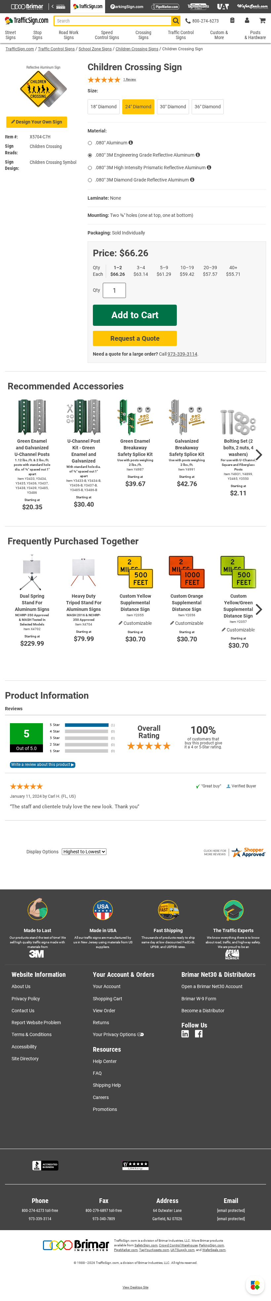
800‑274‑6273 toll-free (40, 1210)
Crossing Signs (143, 35)
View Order (104, 1010)
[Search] (175, 21)
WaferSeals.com (214, 1250)
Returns (101, 1022)
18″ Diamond (104, 106)
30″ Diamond (173, 106)
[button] (255, 1285)
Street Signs (10, 35)
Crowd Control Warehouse (178, 1245)
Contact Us (23, 1010)
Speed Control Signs (107, 35)
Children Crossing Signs (137, 49)
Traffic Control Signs (56, 49)
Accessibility (24, 1046)
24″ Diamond (138, 106)
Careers (101, 1097)
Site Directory (25, 1058)
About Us (21, 986)
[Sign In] (247, 21)
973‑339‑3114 (182, 354)
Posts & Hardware (255, 35)
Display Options (42, 851)
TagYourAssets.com (154, 1250)
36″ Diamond (208, 106)
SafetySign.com (146, 1245)
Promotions (105, 1109)
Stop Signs (37, 35)
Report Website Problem (36, 1022)
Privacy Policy (26, 998)
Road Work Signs (68, 35)
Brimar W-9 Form (198, 998)
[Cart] (262, 21)
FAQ (97, 1073)
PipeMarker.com (126, 1250)
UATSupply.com (183, 1250)
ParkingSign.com (211, 1245)
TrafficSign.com (20, 49)
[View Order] (232, 21)
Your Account (107, 986)
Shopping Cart (107, 998)
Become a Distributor (202, 1010)
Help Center (105, 1061)
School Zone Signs (95, 49)
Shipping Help (107, 1085)
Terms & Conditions (32, 1034)
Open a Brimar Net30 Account (212, 986)
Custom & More (219, 35)
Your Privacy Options (114, 1034)
